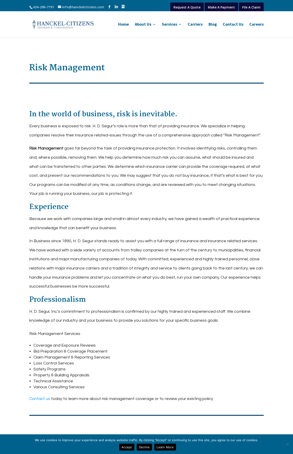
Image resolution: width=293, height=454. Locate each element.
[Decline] (287, 444)
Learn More (165, 447)
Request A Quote (187, 7)
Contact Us (233, 25)
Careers (256, 25)
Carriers (195, 25)
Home (123, 25)
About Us (143, 25)
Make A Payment (221, 7)
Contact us (39, 399)
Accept (127, 447)
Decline (144, 447)
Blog (213, 25)
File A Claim (251, 7)
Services (169, 25)
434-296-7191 (43, 7)
